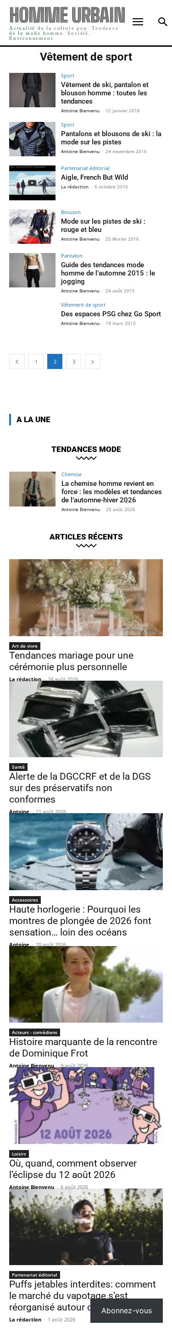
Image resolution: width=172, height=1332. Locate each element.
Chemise (71, 474)
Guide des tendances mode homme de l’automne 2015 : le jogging (108, 273)
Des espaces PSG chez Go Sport (111, 314)
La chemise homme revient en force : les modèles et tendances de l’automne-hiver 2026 (111, 491)
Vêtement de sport (83, 304)
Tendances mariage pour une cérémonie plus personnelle (71, 661)
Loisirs (19, 1153)
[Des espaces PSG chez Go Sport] (32, 319)
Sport (67, 75)
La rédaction (75, 186)
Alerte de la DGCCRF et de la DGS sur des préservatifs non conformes (79, 788)
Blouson (71, 212)
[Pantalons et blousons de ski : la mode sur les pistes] (32, 139)
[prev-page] (17, 361)
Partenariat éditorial (85, 168)
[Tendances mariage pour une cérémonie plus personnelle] (86, 597)
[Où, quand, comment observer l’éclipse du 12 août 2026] (86, 1105)
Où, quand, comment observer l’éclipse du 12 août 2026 (73, 1169)
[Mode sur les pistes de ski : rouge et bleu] (32, 226)
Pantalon (72, 255)
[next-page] (92, 361)
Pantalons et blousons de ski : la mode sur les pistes (111, 138)
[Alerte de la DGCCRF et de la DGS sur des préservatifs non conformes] (86, 719)
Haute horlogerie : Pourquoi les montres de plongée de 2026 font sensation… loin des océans (80, 921)
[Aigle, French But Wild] (32, 182)
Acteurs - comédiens (34, 1032)
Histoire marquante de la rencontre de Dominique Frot (83, 1047)
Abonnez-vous (126, 1310)
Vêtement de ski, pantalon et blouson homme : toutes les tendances (105, 93)
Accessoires (25, 900)
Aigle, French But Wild (94, 177)
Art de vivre (25, 646)
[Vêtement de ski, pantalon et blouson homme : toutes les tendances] (32, 90)
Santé (18, 767)
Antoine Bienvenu (80, 110)
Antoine (19, 811)
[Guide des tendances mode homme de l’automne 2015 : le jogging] (32, 270)
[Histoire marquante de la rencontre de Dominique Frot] (86, 984)
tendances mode (86, 449)
